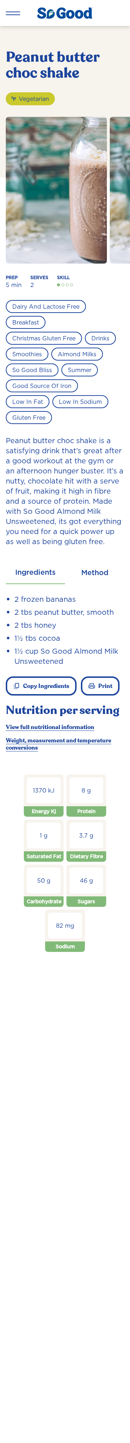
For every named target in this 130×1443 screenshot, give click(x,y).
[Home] (65, 13)
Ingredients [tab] (35, 572)
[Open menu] (13, 13)
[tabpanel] (65, 781)
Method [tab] (94, 573)
